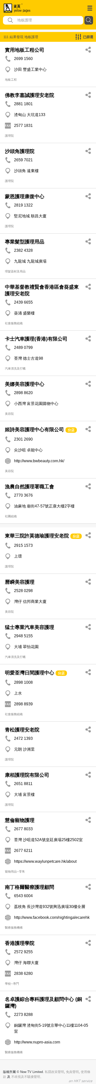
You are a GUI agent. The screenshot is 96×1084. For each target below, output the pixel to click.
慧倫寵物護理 (19, 820)
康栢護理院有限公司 (27, 775)
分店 (71, 430)
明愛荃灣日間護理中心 (29, 672)
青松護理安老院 (22, 729)
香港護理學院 (19, 943)
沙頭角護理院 (19, 151)
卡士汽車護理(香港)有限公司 (36, 339)
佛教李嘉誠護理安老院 (29, 95)
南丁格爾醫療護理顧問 (29, 887)
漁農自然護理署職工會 (29, 486)
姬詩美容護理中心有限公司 (34, 429)
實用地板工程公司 (24, 50)
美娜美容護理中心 (24, 384)
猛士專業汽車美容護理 (29, 627)
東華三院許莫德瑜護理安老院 (37, 535)
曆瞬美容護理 (19, 582)
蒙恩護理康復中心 (24, 196)
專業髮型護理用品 (24, 241)
